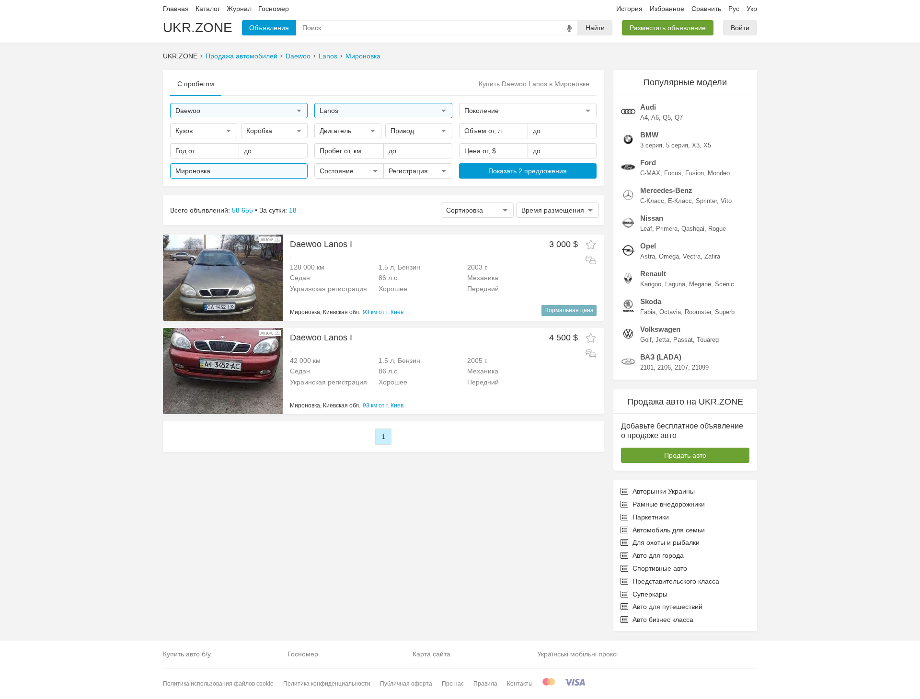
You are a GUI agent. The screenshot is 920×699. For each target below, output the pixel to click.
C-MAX (650, 173)
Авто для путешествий (667, 606)
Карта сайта (431, 654)
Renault (653, 274)
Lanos (328, 56)
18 (293, 210)
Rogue (717, 228)
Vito (726, 200)
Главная (176, 8)
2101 (647, 367)
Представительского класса (675, 581)
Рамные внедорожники (668, 504)
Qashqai (692, 228)
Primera (667, 228)
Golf (646, 339)
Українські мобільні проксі (577, 654)
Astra (647, 256)
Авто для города (658, 555)
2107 (681, 367)
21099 (700, 367)
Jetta (662, 339)
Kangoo (650, 284)
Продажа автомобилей (241, 56)
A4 (644, 117)
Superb (725, 312)
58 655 (242, 210)
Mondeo (719, 173)
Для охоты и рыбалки (666, 542)
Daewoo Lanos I (321, 244)
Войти (740, 28)
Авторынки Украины (663, 491)
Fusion (694, 173)
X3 (696, 145)
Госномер (273, 8)
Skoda (650, 301)
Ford (648, 162)
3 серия (651, 145)
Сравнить (706, 8)
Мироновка (362, 56)
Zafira (712, 256)
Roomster (698, 312)
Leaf (646, 228)
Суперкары (649, 594)
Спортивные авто (659, 568)
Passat (683, 339)
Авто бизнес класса (662, 619)
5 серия (677, 145)
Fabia (648, 312)
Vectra (692, 256)
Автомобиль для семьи (668, 530)
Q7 (679, 117)
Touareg (708, 339)
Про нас (453, 683)
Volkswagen (660, 329)
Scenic (724, 284)
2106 (664, 367)
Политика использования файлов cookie (218, 683)
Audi (648, 107)
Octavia (670, 312)
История (629, 8)
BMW (649, 135)
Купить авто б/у (187, 654)
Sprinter (706, 200)
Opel (648, 246)
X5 (707, 145)
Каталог (208, 8)
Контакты (520, 683)
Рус (733, 8)
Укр (752, 8)
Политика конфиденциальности (326, 683)
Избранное (667, 8)
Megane (700, 284)
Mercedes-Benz (666, 190)
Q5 (667, 117)
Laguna (675, 284)
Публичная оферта (406, 683)
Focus (672, 173)
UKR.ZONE (197, 27)
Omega (669, 256)
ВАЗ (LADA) (660, 357)
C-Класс (652, 200)
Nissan (651, 218)
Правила (485, 683)
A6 (655, 117)
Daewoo (298, 56)
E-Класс (680, 200)
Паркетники (650, 517)
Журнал (239, 8)
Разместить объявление (668, 28)
